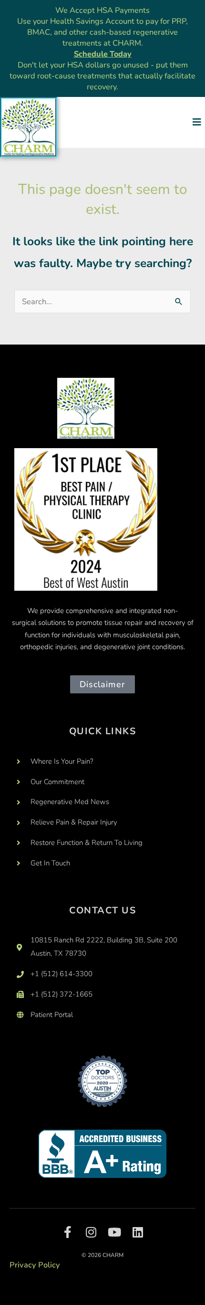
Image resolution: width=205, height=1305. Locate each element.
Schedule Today (103, 53)
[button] (196, 122)
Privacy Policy (35, 1264)
